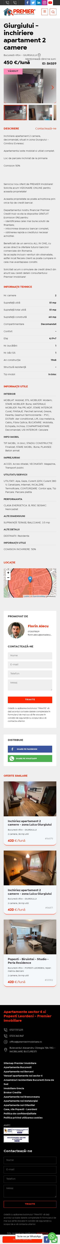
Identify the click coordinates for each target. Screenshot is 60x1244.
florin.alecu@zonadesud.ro (41, 635)
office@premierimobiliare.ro (26, 1042)
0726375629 (33, 632)
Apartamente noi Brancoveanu (22, 1097)
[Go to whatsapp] (52, 1236)
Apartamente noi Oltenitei (19, 1105)
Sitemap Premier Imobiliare (20, 1063)
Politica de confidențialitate (20, 1114)
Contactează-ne (45, 128)
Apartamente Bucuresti (18, 1067)
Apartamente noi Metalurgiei (21, 1101)
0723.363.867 (15, 2)
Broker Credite (12, 1093)
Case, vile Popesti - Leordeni (20, 1109)
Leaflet (26, 596)
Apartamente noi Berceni (19, 1072)
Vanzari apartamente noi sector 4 (23, 1076)
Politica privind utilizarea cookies (23, 1118)
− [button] (8, 578)
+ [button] (8, 573)
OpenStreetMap (38, 596)
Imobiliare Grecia (14, 1089)
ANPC (7, 1125)
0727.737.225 (7, 2)
